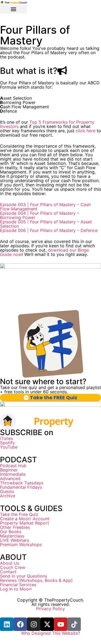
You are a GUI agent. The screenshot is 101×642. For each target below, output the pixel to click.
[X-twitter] (47, 624)
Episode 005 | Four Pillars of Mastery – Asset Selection (46, 224)
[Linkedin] (6, 624)
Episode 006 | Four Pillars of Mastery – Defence (48, 230)
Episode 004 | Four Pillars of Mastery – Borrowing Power (39, 215)
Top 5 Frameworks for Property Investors (47, 124)
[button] (13, 9)
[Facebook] (20, 624)
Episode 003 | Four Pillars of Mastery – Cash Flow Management (45, 206)
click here (85, 130)
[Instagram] (33, 624)
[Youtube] (60, 624)
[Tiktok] (74, 624)
